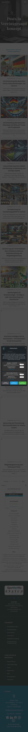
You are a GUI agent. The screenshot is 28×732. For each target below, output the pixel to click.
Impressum (10, 351)
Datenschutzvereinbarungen (10, 352)
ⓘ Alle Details (11, 369)
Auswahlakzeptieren (5, 383)
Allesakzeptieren (22, 383)
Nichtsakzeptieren (14, 383)
